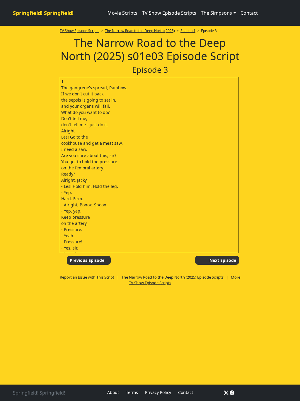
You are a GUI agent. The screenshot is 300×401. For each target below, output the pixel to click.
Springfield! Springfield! (43, 12)
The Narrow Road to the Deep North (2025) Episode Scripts (173, 277)
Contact (249, 13)
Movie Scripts (122, 13)
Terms (132, 392)
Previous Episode (87, 260)
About (113, 392)
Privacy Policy (158, 392)
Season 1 (187, 30)
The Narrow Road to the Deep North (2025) (140, 30)
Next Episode (222, 260)
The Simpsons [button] (216, 13)
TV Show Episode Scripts (169, 13)
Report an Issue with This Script (87, 277)
